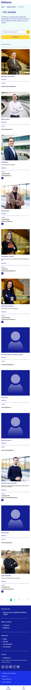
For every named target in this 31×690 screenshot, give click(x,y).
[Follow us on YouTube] (10, 666)
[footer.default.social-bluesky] (18, 666)
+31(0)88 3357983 (5, 219)
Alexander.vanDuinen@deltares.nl (8, 86)
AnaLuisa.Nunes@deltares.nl (7, 364)
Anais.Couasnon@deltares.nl (7, 450)
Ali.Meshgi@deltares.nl (6, 175)
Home (2, 6)
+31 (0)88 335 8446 (5, 173)
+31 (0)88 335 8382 (5, 317)
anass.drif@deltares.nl (6, 407)
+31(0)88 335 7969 (5, 495)
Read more (3, 79)
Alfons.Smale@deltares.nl (7, 129)
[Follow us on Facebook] (14, 666)
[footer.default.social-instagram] (6, 666)
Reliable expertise (11, 6)
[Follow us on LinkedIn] (2, 666)
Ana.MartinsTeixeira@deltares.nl (8, 270)
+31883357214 (4, 268)
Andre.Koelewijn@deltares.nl (7, 588)
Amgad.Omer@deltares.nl (7, 221)
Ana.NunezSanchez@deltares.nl (8, 319)
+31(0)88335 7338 (5, 587)
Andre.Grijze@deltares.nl (6, 542)
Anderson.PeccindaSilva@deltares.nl (9, 497)
